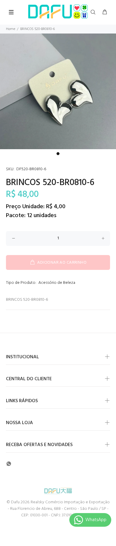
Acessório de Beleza (56, 282)
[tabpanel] (58, 91)
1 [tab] (58, 153)
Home (10, 29)
